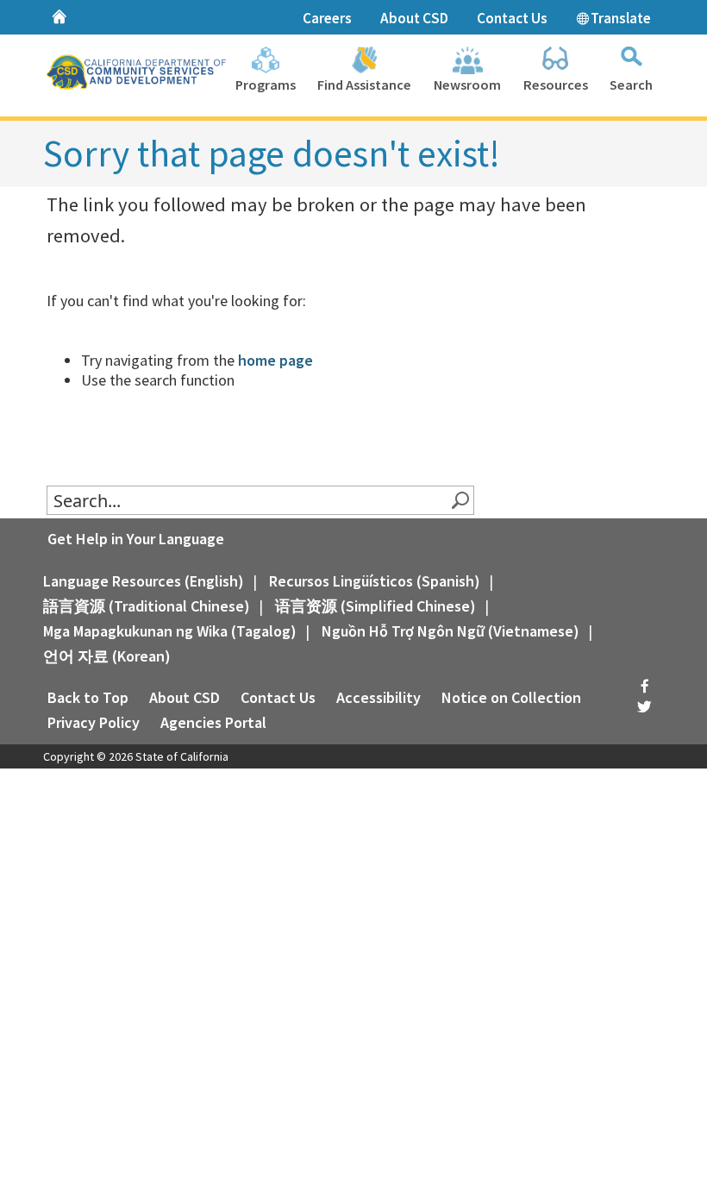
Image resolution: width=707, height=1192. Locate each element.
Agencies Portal (213, 722)
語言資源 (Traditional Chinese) (146, 606)
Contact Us (512, 18)
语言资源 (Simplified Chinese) (375, 606)
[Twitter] (644, 707)
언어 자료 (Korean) (107, 656)
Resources (555, 84)
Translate (619, 18)
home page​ (275, 360)
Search (631, 84)
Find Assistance (364, 84)
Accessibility (378, 697)
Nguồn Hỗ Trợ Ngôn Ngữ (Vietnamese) (450, 631)
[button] (459, 500)
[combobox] (249, 500)
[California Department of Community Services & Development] (140, 74)
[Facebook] (644, 687)
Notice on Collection (511, 697)
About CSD (414, 18)
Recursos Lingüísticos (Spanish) (374, 581)
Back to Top (87, 697)
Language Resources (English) (143, 581)
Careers (327, 18)
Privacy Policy (93, 722)
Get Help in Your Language (135, 539)
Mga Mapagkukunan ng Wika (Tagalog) (170, 631)
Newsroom (467, 84)
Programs (265, 84)
